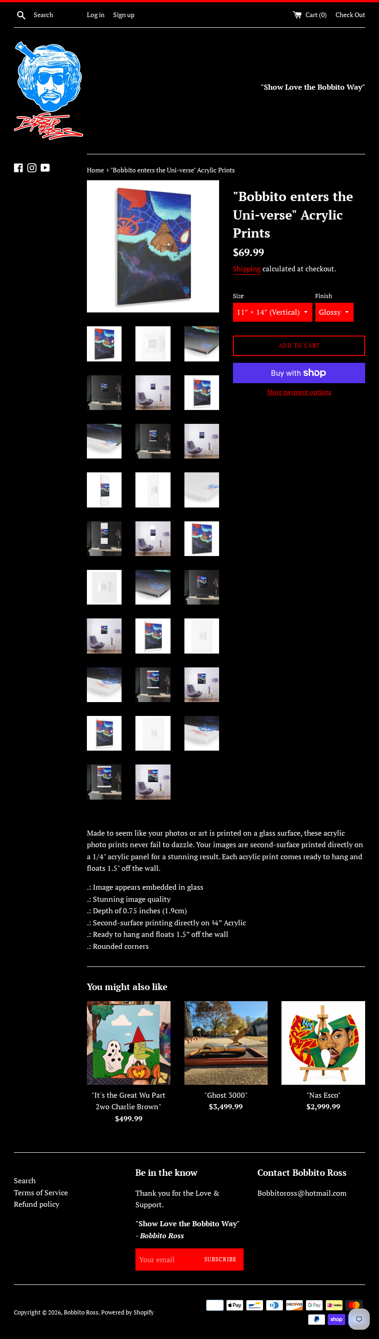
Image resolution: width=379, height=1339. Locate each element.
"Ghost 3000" (226, 1095)
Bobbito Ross (81, 1312)
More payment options (299, 391)
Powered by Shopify (127, 1312)
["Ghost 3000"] (226, 1043)
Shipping (247, 268)
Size (238, 296)
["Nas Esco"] (323, 1043)
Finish (323, 296)
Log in (95, 14)
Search (25, 1180)
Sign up (123, 14)
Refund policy (36, 1204)
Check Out (350, 14)
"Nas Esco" (323, 1095)
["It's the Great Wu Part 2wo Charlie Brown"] (129, 1043)
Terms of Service (41, 1192)
